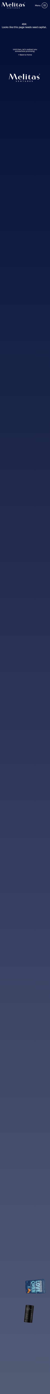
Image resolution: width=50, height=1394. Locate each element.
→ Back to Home (25, 55)
